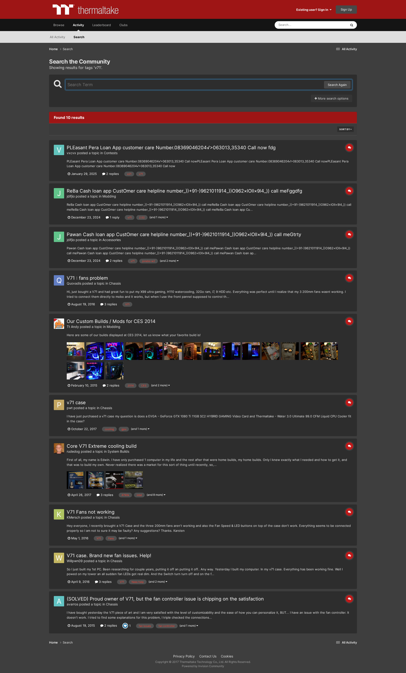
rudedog (73, 451)
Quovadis (74, 283)
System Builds (118, 451)
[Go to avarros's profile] (59, 601)
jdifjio (71, 196)
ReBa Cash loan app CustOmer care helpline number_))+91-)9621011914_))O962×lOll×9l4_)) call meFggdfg (184, 191)
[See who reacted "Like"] (125, 625)
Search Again (337, 85)
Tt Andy (73, 327)
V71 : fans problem (87, 278)
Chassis (115, 283)
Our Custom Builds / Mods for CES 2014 (111, 321)
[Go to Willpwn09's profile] (59, 558)
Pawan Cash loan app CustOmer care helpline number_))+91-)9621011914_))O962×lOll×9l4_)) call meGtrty (184, 234)
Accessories (111, 240)
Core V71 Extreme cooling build (102, 446)
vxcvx (71, 153)
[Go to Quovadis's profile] (59, 280)
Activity (78, 25)
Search (79, 37)
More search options (332, 98)
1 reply (114, 217)
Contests (110, 153)
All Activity (57, 37)
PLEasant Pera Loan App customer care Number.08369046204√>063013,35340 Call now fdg (171, 147)
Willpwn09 (75, 561)
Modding (109, 196)
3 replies (110, 304)
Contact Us (207, 656)
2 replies (112, 174)
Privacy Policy (184, 656)
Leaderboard (101, 25)
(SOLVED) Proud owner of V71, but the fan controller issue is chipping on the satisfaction (165, 599)
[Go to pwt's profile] (59, 405)
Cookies (227, 656)
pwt (70, 408)
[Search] (352, 25)
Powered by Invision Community (203, 666)
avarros (72, 604)
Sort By (344, 129)
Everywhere (332, 25)
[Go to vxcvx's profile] (59, 150)
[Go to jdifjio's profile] (59, 193)
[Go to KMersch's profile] (59, 514)
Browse (58, 25)
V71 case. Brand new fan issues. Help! (109, 555)
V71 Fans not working (90, 512)
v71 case (76, 402)
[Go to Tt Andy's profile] (59, 323)
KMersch (73, 517)
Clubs (123, 25)
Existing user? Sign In (313, 10)
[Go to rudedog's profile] (59, 448)
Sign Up (346, 9)
